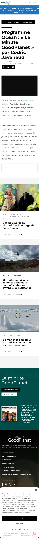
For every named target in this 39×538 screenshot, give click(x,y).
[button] (36, 490)
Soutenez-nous (8, 467)
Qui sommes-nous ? (10, 456)
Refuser (19, 524)
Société (17, 276)
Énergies (7, 276)
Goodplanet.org (11, 390)
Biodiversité (15, 215)
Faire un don (26, 2)
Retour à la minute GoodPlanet (18, 22)
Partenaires (6, 460)
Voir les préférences (19, 529)
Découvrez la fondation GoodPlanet (16, 474)
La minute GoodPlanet (11, 470)
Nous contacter (8, 463)
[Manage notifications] (34, 533)
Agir (5, 215)
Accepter (19, 518)
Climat (20, 335)
